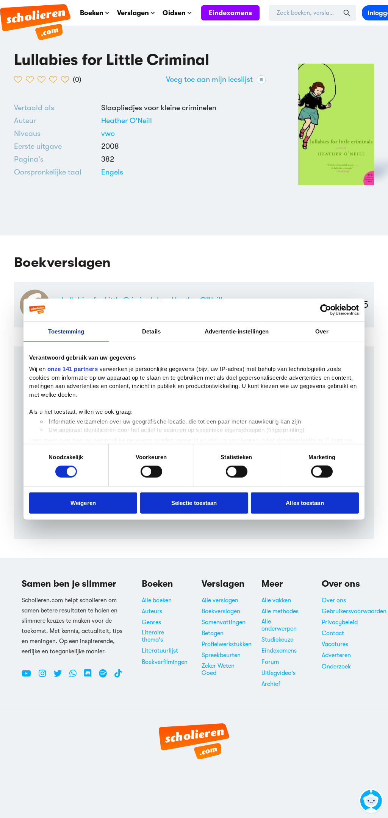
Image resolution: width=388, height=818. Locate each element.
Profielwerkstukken (227, 644)
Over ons (334, 600)
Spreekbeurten (221, 655)
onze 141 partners (72, 369)
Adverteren (336, 655)
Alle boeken (157, 600)
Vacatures (335, 644)
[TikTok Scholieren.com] (118, 676)
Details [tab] (151, 331)
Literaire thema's (153, 636)
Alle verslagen (220, 600)
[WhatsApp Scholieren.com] (75, 676)
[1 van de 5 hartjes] (20, 79)
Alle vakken (276, 600)
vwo (108, 133)
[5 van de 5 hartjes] (67, 79)
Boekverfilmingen (165, 662)
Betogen (213, 633)
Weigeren (83, 502)
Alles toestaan (305, 502)
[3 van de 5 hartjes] (43, 79)
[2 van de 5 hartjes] (32, 79)
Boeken (91, 13)
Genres (151, 622)
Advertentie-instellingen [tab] (237, 331)
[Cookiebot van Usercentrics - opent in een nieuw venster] (326, 309)
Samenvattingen (224, 622)
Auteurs (152, 611)
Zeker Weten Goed (218, 669)
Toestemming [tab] (66, 331)
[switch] (151, 472)
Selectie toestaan (194, 502)
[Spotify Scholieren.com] (106, 676)
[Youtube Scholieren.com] (29, 676)
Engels (112, 172)
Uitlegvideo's (278, 673)
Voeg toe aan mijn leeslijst (209, 79)
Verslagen (133, 13)
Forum (270, 662)
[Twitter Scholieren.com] (60, 676)
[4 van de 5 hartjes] (55, 79)
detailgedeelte (296, 439)
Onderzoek (336, 666)
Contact (333, 633)
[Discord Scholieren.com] (90, 676)
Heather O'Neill (126, 120)
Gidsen (174, 13)
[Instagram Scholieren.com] (45, 676)
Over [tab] (321, 331)
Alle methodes (280, 611)
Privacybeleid (340, 622)
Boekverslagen (221, 611)
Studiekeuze (277, 639)
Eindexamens (230, 13)
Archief (270, 684)
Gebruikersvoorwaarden (354, 611)
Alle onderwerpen (279, 625)
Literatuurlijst (160, 650)
